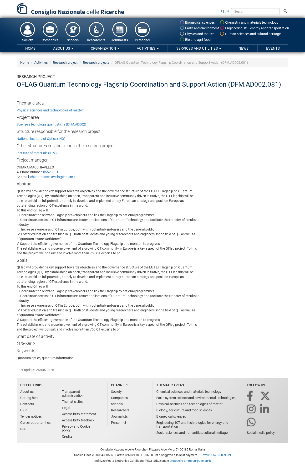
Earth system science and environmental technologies (195, 398)
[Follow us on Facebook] (250, 396)
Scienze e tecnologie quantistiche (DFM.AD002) (51, 124)
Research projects (96, 62)
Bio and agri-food (197, 40)
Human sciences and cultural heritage (252, 34)
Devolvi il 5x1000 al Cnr (215, 455)
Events (273, 48)
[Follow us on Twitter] (265, 396)
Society (27, 40)
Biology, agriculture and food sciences (184, 410)
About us (62, 48)
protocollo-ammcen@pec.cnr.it (190, 460)
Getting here (29, 398)
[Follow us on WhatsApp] (251, 422)
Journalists (119, 40)
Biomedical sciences (199, 22)
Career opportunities (35, 423)
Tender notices (31, 416)
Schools (73, 40)
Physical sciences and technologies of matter (50, 110)
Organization (104, 48)
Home (30, 48)
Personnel (142, 40)
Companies (50, 40)
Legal (66, 408)
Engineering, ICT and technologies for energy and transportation (192, 424)
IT (220, 11)
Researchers (96, 40)
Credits (67, 436)
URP (23, 410)
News (244, 48)
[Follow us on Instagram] (251, 409)
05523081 (50, 172)
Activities (146, 48)
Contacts (27, 404)
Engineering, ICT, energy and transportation (256, 28)
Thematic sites (72, 402)
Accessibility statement (79, 414)
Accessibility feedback (78, 420)
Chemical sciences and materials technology (188, 391)
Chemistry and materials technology (251, 22)
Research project (65, 62)
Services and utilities (197, 48)
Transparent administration (73, 393)
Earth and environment (201, 28)
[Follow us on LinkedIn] (265, 409)
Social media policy (261, 433)
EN (226, 11)
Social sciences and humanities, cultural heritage (192, 433)
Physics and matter (199, 34)
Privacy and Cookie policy (76, 428)
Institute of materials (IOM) (37, 153)
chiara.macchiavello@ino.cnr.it (53, 177)
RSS (23, 429)
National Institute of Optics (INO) (41, 139)
